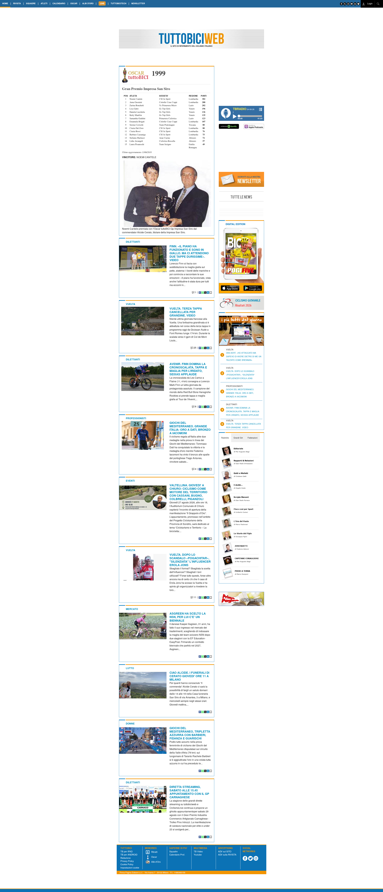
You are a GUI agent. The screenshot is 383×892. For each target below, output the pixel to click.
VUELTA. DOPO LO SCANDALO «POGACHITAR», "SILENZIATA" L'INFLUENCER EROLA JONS (190, 559)
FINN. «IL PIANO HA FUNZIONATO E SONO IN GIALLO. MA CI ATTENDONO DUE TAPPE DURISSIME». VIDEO (189, 253)
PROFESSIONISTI (136, 418)
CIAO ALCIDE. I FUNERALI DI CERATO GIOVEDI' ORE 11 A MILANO (189, 676)
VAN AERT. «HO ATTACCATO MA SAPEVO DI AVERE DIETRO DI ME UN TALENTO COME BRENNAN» (243, 356)
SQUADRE (31, 3)
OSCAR (73, 3)
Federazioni (252, 437)
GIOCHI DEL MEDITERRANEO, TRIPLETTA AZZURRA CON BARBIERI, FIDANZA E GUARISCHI (190, 733)
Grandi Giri (238, 437)
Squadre (173, 851)
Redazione (125, 857)
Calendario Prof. (177, 854)
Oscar (154, 856)
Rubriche (225, 437)
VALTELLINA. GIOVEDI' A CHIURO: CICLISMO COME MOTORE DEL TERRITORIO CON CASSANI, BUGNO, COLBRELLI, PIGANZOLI (188, 492)
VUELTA (130, 304)
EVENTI (130, 480)
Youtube (198, 854)
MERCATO (132, 609)
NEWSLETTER (138, 3)
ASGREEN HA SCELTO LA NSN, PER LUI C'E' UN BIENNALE (188, 616)
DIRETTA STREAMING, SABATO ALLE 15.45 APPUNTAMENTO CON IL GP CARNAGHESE (189, 792)
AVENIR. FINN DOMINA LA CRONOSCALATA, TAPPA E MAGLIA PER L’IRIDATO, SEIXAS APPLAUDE (188, 369)
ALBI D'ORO (88, 3)
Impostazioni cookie (129, 867)
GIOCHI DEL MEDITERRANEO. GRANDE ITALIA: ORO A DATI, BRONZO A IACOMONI (190, 428)
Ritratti (154, 851)
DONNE (130, 723)
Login (370, 3)
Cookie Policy (126, 864)
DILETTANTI (133, 241)
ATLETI (44, 3)
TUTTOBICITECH (118, 3)
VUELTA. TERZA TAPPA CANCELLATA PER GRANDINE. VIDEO (186, 311)
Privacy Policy (127, 861)
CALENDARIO (59, 3)
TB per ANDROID (128, 854)
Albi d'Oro (156, 861)
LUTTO (130, 668)
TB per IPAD (126, 851)
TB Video (198, 851)
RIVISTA (17, 3)
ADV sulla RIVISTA (227, 854)
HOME (5, 3)
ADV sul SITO (224, 851)
